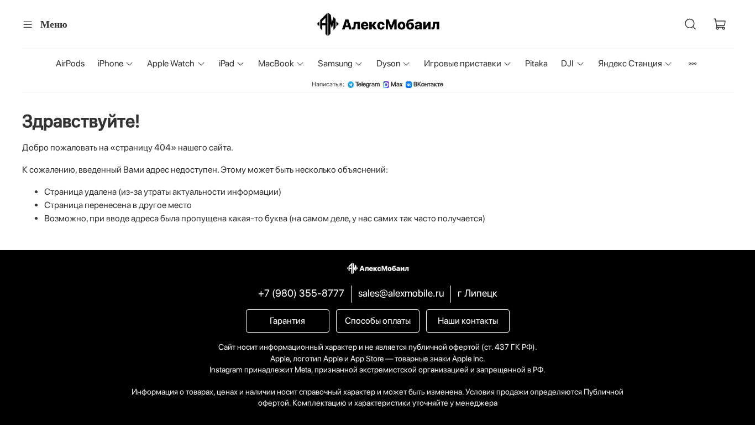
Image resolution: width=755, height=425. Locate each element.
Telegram (367, 84)
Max (396, 84)
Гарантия (287, 320)
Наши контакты (468, 320)
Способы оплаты (378, 320)
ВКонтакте (428, 84)
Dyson (388, 63)
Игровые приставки (462, 63)
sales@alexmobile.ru (401, 293)
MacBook (276, 63)
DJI (567, 63)
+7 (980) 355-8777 (301, 293)
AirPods (70, 63)
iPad (226, 63)
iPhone (110, 63)
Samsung (335, 63)
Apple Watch (171, 63)
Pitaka (536, 63)
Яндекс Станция (630, 63)
